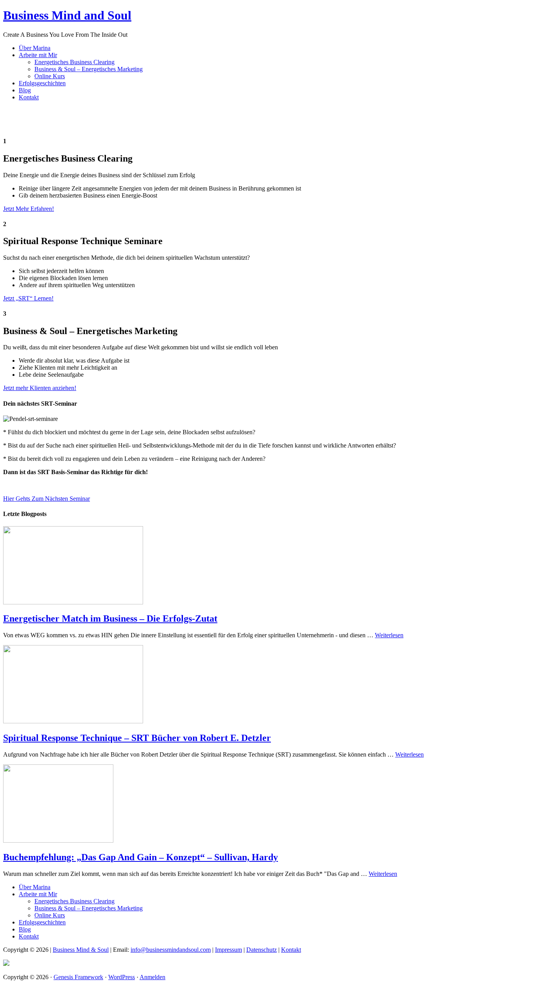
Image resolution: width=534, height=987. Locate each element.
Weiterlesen (389, 635)
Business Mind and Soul (67, 15)
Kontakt (291, 949)
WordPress (121, 977)
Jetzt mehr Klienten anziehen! (39, 388)
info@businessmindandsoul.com (171, 949)
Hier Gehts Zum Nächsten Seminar (46, 498)
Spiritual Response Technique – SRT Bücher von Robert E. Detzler (137, 738)
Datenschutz (261, 949)
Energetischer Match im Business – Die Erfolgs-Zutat (110, 618)
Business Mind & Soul (81, 949)
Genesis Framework (78, 977)
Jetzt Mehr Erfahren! (28, 208)
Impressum (228, 949)
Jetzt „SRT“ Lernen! (28, 298)
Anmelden (152, 977)
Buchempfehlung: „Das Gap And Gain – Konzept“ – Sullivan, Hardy (140, 857)
